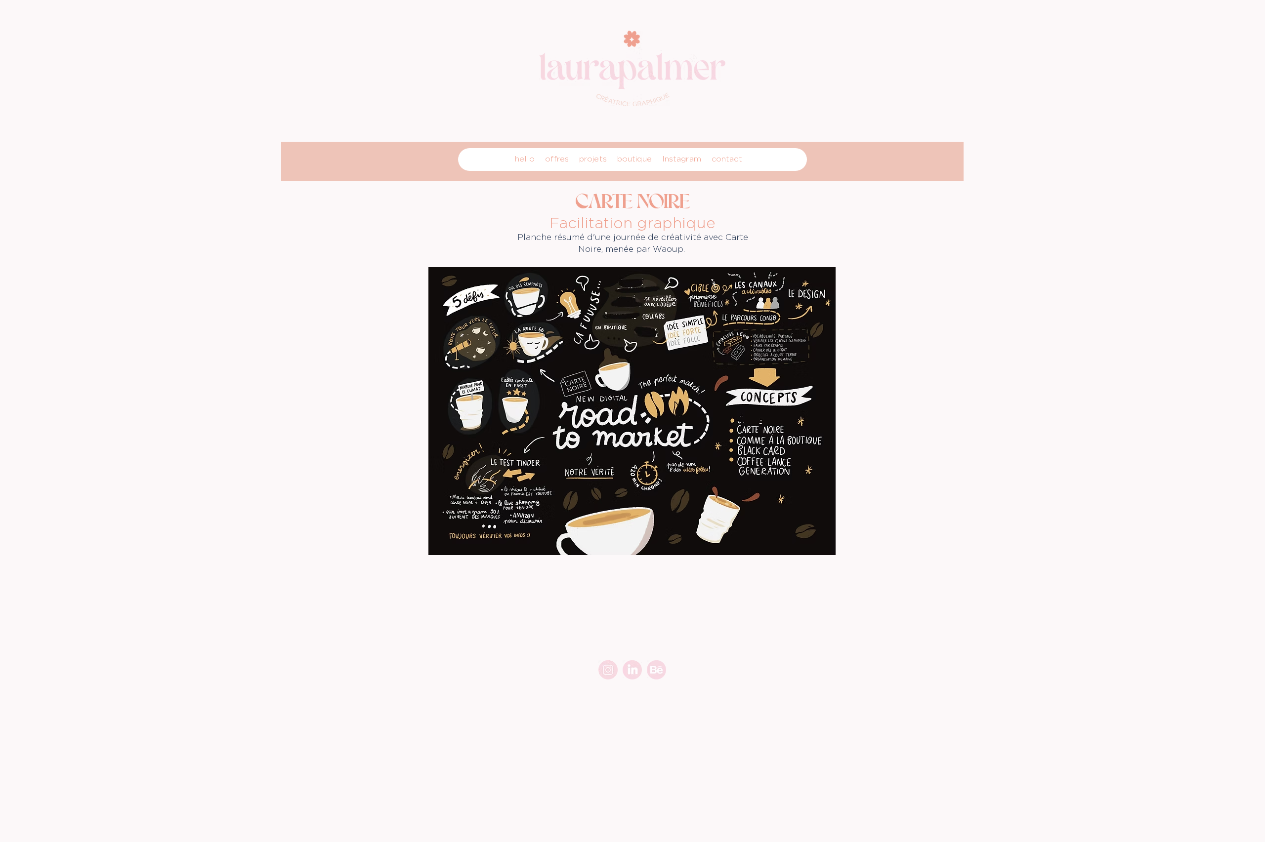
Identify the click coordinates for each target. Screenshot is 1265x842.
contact (727, 159)
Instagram (681, 159)
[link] (632, 670)
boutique (634, 159)
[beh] (656, 670)
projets (593, 159)
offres (557, 159)
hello (525, 159)
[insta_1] (608, 670)
